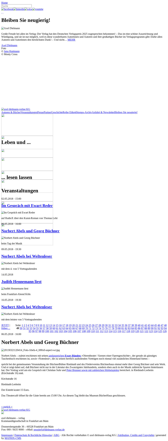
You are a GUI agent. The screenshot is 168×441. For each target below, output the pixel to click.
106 (75, 331)
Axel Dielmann (9, 45)
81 (122, 328)
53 (31, 328)
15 (57, 325)
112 (102, 331)
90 (152, 328)
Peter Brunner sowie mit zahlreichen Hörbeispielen (92, 370)
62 (60, 328)
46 (159, 325)
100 (47, 331)
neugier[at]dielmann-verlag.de (49, 429)
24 (86, 325)
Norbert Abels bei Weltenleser (26, 256)
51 (24, 328)
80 (119, 328)
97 (36, 331)
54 (34, 328)
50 (21, 328)
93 (162, 328)
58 (47, 328)
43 (149, 325)
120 (137, 331)
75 (103, 328)
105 (70, 331)
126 (165, 331)
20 (73, 325)
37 (129, 325)
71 (90, 328)
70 (86, 328)
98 (40, 331)
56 (40, 328)
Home (4, 2)
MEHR (71, 39)
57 (44, 328)
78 (113, 328)
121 (142, 331)
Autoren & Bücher (11, 112)
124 (156, 331)
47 (162, 325)
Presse (40, 112)
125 (160, 331)
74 (99, 328)
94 (165, 328)
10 (41, 325)
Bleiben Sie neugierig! (125, 112)
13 (50, 325)
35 (122, 325)
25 (90, 325)
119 (133, 331)
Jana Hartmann (12, 51)
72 (93, 328)
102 (56, 331)
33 (116, 325)
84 (132, 328)
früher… (5, 328)
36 (126, 325)
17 (63, 325)
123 (151, 331)
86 (139, 328)
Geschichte (57, 112)
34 (119, 325)
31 (109, 325)
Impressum (7, 435)
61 (57, 328)
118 (128, 331)
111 (97, 331)
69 (83, 328)
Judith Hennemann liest (21, 281)
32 (113, 325)
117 (124, 331)
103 (61, 331)
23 (83, 325)
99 (43, 331)
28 (99, 325)
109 (88, 331)
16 (60, 325)
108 (84, 331)
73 (96, 328)
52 (27, 328)
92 (159, 328)
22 (80, 325)
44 (152, 325)
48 (165, 325)
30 (106, 325)
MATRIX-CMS (13, 438)
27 (96, 325)
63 (63, 328)
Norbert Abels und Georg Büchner (30, 231)
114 (110, 331)
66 (73, 328)
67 (76, 328)
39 (136, 325)
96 (33, 331)
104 (65, 331)
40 (139, 325)
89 (149, 328)
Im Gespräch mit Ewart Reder (27, 205)
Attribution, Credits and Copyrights (136, 435)
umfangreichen (64, 355)
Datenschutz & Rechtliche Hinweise (33, 435)
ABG (56, 435)
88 (145, 328)
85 (136, 328)
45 (155, 325)
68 (80, 328)
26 (93, 325)
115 (115, 331)
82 (126, 328)
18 (67, 325)
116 (119, 331)
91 (155, 328)
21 (76, 325)
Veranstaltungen (29, 112)
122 (146, 331)
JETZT (5, 325)
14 (53, 325)
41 (142, 325)
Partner (47, 112)
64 (67, 328)
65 (70, 328)
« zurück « (6, 406)
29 (103, 325)
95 (30, 331)
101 (52, 331)
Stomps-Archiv (84, 112)
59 (50, 328)
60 (53, 328)
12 (47, 325)
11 (44, 325)
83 (129, 328)
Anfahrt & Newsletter (103, 112)
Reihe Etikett (69, 112)
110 (93, 331)
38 (132, 325)
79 (116, 328)
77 (109, 328)
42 (145, 325)
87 (142, 328)
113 (106, 331)
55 (37, 328)
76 (106, 328)
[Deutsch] (1, 12)
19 (70, 325)
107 (79, 331)
